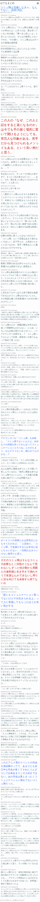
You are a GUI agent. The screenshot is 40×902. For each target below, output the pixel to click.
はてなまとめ (7, 2)
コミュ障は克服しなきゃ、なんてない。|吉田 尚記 (18, 8)
